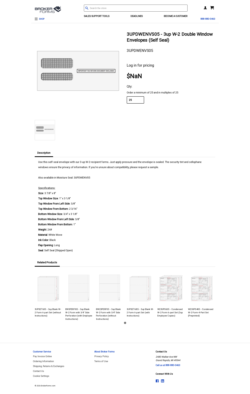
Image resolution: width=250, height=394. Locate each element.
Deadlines (136, 16)
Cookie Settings (41, 376)
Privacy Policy (101, 356)
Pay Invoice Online (42, 356)
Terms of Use (101, 361)
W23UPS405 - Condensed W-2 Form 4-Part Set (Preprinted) (200, 312)
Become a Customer (176, 16)
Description (43, 152)
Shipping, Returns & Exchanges (48, 366)
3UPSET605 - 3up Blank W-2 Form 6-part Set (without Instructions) (48, 312)
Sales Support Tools (97, 16)
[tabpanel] (48, 294)
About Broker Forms (104, 351)
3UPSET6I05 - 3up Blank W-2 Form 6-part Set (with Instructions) (140, 312)
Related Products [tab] (47, 262)
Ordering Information (43, 361)
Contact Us (38, 371)
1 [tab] (125, 323)
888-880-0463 (208, 18)
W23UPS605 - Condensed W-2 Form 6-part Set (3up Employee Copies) (170, 312)
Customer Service (42, 351)
